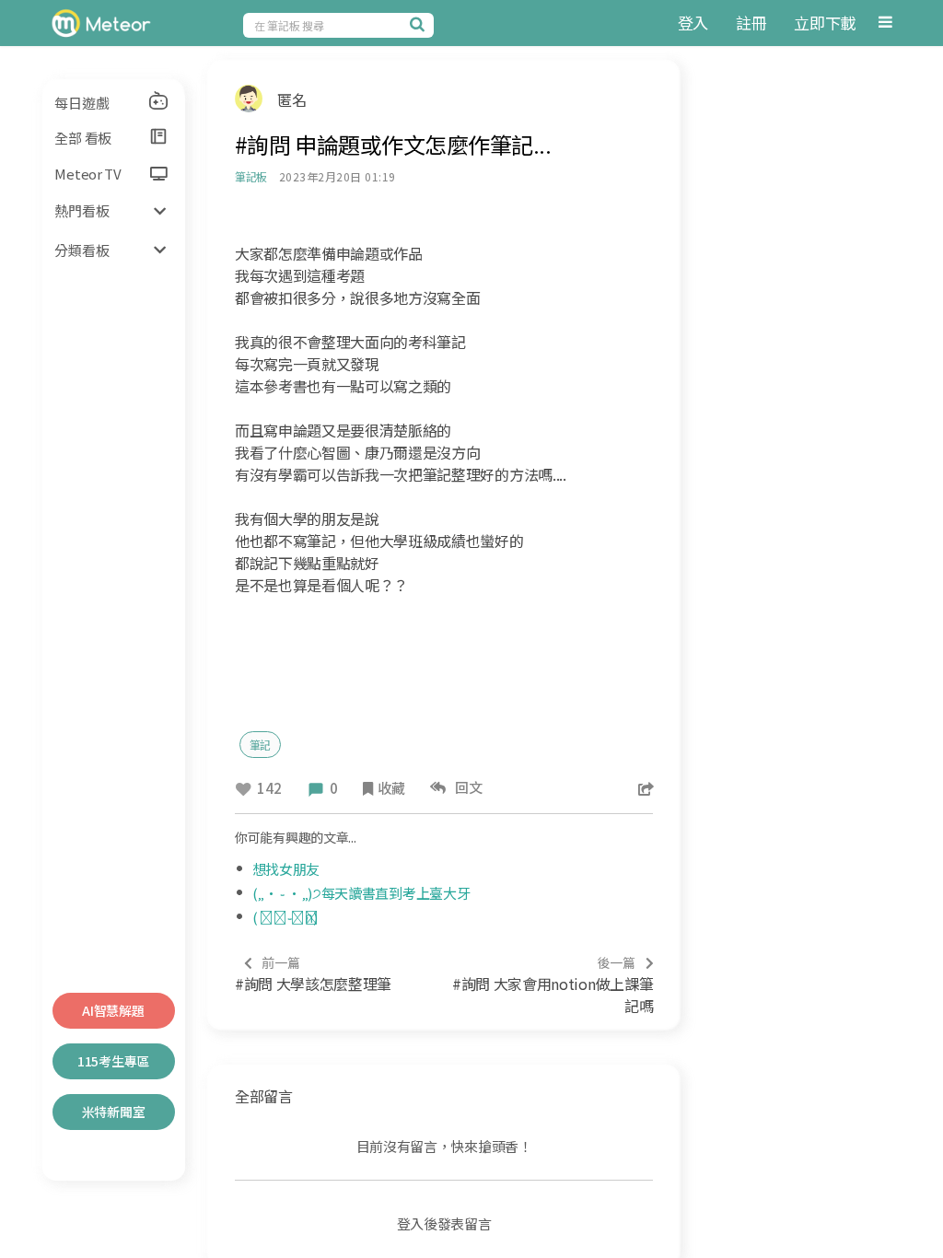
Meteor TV (87, 173)
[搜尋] (420, 24)
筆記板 (251, 176)
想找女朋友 (286, 869)
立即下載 (825, 22)
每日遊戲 (81, 102)
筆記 (261, 744)
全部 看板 (82, 137)
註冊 (751, 22)
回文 (466, 787)
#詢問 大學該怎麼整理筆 (313, 974)
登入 (693, 22)
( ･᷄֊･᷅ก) (285, 917)
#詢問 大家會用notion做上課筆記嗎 (552, 985)
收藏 (391, 788)
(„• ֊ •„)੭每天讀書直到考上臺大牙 (361, 893)
